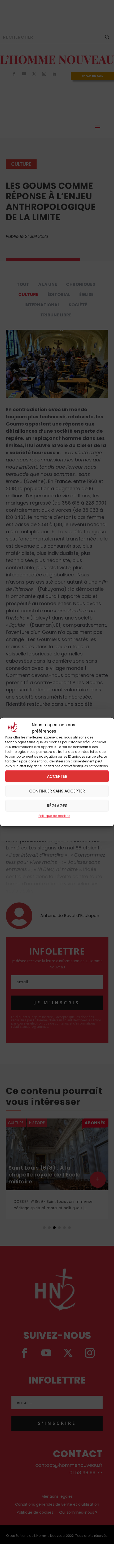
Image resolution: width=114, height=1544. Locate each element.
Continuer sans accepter (57, 791)
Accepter (57, 776)
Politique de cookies (54, 816)
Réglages (57, 805)
